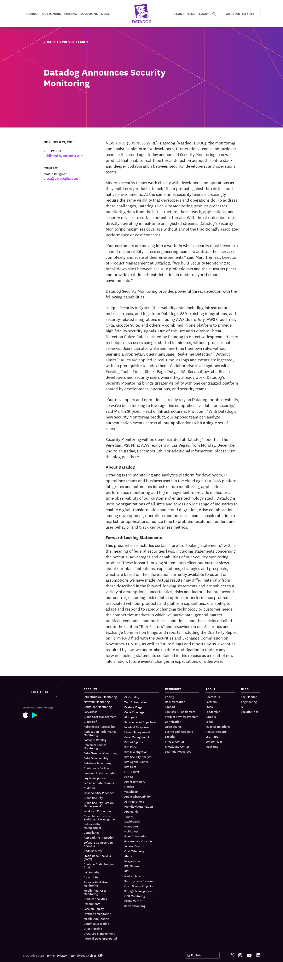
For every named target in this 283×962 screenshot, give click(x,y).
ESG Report (213, 736)
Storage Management (138, 891)
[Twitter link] (232, 955)
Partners (211, 701)
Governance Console (138, 841)
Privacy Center (174, 741)
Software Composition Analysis (98, 844)
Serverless (90, 711)
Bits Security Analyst (137, 756)
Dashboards (132, 821)
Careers (211, 716)
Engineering (249, 701)
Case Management (136, 737)
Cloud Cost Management (100, 716)
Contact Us (213, 697)
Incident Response (136, 727)
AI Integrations (134, 801)
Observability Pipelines (99, 792)
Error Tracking (93, 928)
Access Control (134, 846)
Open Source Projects (138, 886)
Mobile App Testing (96, 918)
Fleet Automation (135, 836)
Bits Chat (130, 766)
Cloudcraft (90, 721)
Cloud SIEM (91, 877)
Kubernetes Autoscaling (99, 726)
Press (209, 706)
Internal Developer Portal (100, 938)
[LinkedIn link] (258, 955)
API (126, 871)
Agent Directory (134, 781)
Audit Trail (90, 787)
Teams (128, 816)
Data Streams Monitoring (100, 753)
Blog (191, 13)
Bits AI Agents (133, 742)
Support (170, 706)
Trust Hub (212, 746)
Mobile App (131, 831)
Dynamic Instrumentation (100, 773)
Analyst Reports (216, 731)
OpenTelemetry (134, 851)
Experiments (92, 903)
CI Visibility (131, 697)
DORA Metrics (133, 900)
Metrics (129, 786)
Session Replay (94, 908)
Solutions (89, 13)
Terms (51, 955)
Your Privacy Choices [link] (83, 955)
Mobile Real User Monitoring (95, 892)
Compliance (91, 832)
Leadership (213, 711)
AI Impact (130, 717)
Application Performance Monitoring (100, 733)
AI (242, 706)
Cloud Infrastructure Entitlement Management (100, 817)
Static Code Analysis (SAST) (97, 857)
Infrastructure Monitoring (100, 697)
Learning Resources (178, 751)
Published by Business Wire (63, 155)
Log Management (95, 778)
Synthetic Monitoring (97, 913)
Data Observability (96, 758)
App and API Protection (99, 837)
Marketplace (132, 876)
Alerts (128, 856)
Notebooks (131, 826)
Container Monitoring (98, 706)
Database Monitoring (97, 763)
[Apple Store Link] (27, 716)
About (178, 13)
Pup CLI (129, 776)
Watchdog (131, 791)
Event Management (137, 732)
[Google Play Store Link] (37, 716)
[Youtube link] (249, 955)
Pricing (169, 697)
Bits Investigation (136, 751)
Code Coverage (134, 712)
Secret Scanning (134, 905)
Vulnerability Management (92, 826)
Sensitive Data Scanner (99, 782)
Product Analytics (95, 898)
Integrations (132, 861)
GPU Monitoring (134, 895)
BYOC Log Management (99, 933)
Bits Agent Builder (136, 761)
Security (170, 736)
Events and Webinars (179, 731)
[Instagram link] (240, 955)
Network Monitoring (97, 701)
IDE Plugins (131, 866)
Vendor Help (214, 741)
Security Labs (250, 711)
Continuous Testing (96, 923)
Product (31, 13)
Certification (173, 721)
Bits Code (130, 746)
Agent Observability (137, 796)
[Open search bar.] (214, 13)
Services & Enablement (180, 711)
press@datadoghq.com (61, 178)
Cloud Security (93, 797)
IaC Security (91, 872)
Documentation (175, 701)
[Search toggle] (214, 13)
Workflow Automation (138, 806)
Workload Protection (97, 811)
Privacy (62, 955)
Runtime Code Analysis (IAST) (99, 865)
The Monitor (249, 697)
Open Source (173, 726)
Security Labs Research (139, 881)
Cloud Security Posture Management (99, 804)
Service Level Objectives (140, 722)
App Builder (132, 811)
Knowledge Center (177, 746)
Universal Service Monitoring (95, 746)
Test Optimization (136, 702)
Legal (209, 721)
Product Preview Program (181, 716)
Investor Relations (218, 726)
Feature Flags (133, 707)
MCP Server (131, 771)
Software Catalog (95, 739)
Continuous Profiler (96, 768)
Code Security (93, 850)
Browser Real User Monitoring (96, 884)
